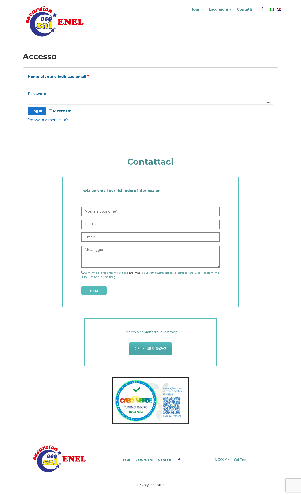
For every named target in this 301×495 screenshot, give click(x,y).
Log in (37, 111)
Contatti (244, 9)
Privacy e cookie (150, 485)
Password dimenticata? (47, 120)
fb (262, 9)
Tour (195, 9)
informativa (136, 272)
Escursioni (218, 9)
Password (38, 94)
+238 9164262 (154, 349)
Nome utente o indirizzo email (58, 77)
